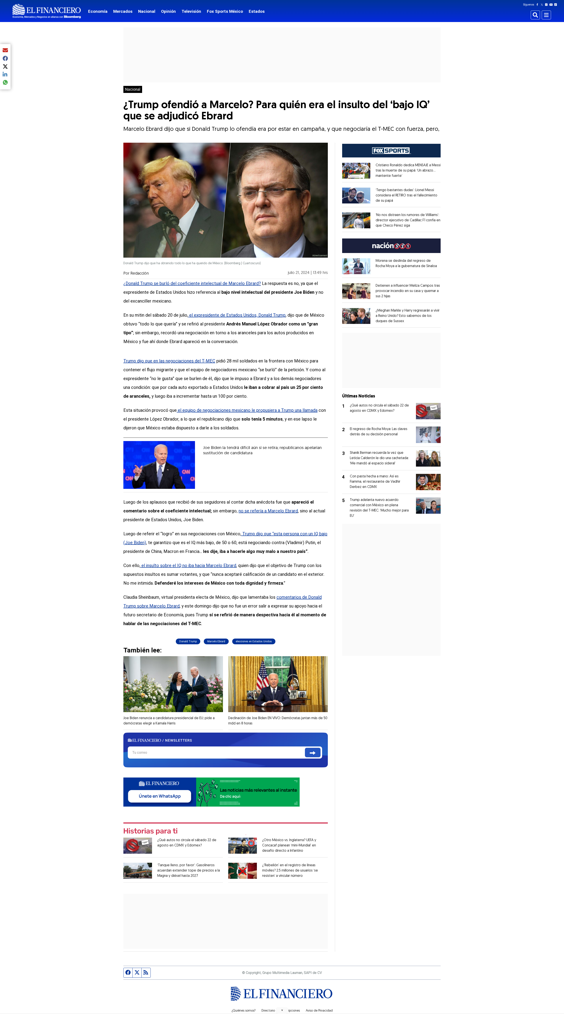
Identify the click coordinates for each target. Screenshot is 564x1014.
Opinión (168, 11)
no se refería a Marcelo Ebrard (268, 510)
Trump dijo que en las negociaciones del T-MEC (169, 361)
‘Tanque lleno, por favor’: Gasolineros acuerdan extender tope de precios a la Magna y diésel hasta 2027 (188, 871)
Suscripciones (290, 1010)
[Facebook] (538, 5)
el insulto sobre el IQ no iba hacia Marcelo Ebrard (188, 565)
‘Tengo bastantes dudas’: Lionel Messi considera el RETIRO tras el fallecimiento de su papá (406, 195)
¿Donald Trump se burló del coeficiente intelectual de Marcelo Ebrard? (192, 283)
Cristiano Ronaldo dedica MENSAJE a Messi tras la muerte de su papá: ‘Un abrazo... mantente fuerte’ (408, 171)
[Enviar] (313, 752)
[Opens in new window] (356, 171)
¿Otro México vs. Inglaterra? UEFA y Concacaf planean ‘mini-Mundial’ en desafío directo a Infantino (289, 846)
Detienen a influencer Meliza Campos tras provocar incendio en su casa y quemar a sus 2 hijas (408, 291)
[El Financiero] (47, 11)
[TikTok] (556, 5)
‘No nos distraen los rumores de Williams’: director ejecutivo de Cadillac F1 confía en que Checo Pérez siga (408, 220)
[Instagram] (547, 5)
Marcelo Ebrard (216, 641)
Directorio (268, 1010)
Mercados (122, 11)
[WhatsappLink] (211, 791)
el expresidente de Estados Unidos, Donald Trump (237, 315)
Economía (98, 11)
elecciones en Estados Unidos (254, 641)
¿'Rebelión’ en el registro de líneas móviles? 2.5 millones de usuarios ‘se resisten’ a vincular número (290, 871)
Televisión (191, 11)
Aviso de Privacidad (319, 1010)
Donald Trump (188, 641)
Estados (257, 11)
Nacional (146, 11)
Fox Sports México (225, 11)
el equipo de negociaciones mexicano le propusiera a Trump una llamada (247, 410)
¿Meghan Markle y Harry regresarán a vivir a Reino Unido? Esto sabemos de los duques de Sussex (408, 316)
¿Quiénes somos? (244, 1010)
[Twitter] (542, 5)
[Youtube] (552, 5)
